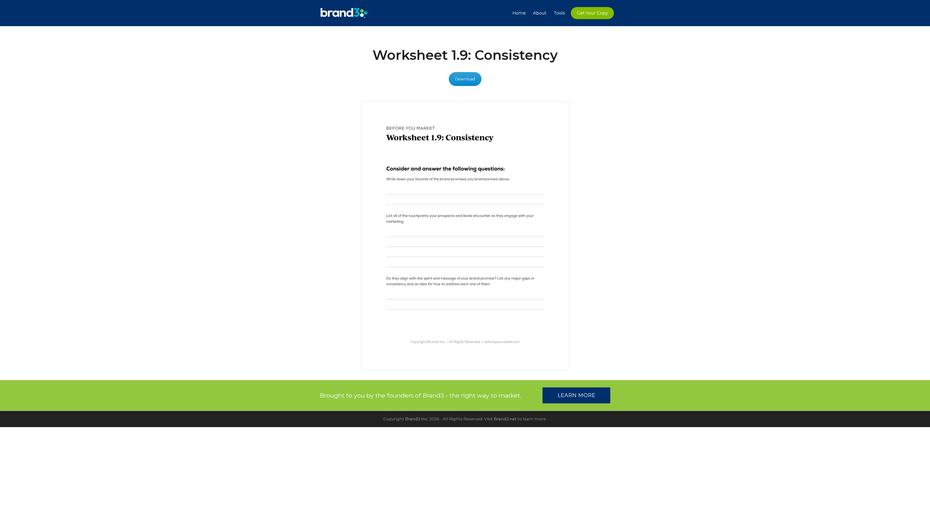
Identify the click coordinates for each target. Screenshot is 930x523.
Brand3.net (505, 418)
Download (465, 79)
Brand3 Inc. (416, 418)
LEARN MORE (576, 395)
